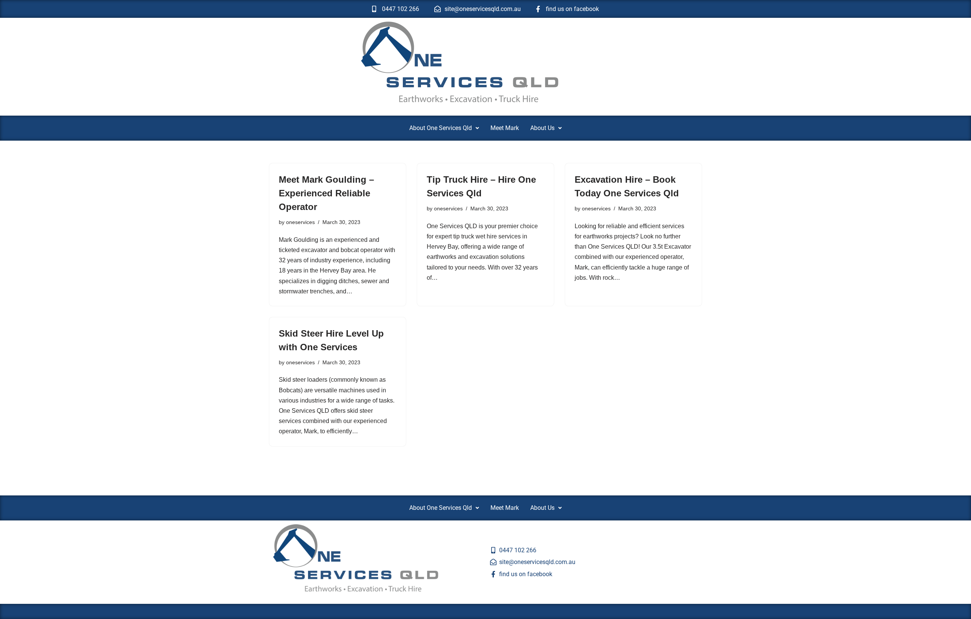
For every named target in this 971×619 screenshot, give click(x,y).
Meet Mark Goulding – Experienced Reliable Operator (326, 193)
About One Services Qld (440, 128)
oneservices (300, 222)
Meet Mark (504, 128)
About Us (542, 128)
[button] (444, 128)
